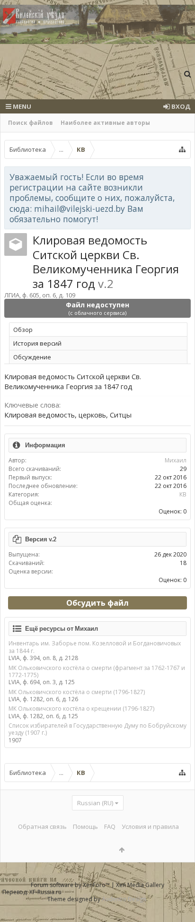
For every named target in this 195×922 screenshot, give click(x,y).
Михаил (175, 460)
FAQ (109, 826)
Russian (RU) (95, 803)
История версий (37, 343)
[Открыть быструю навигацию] (182, 149)
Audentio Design (124, 899)
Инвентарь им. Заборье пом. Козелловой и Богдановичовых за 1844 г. (95, 646)
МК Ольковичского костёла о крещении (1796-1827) (81, 709)
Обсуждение (32, 357)
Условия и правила (150, 826)
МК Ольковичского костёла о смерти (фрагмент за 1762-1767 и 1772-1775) (97, 671)
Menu (21, 106)
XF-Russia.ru (45, 892)
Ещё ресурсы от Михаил (61, 628)
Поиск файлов (30, 123)
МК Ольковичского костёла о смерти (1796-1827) (77, 692)
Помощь (85, 826)
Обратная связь (42, 826)
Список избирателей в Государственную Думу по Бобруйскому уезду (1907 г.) (97, 729)
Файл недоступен (97, 308)
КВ (182, 494)
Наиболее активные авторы (105, 123)
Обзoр (23, 329)
